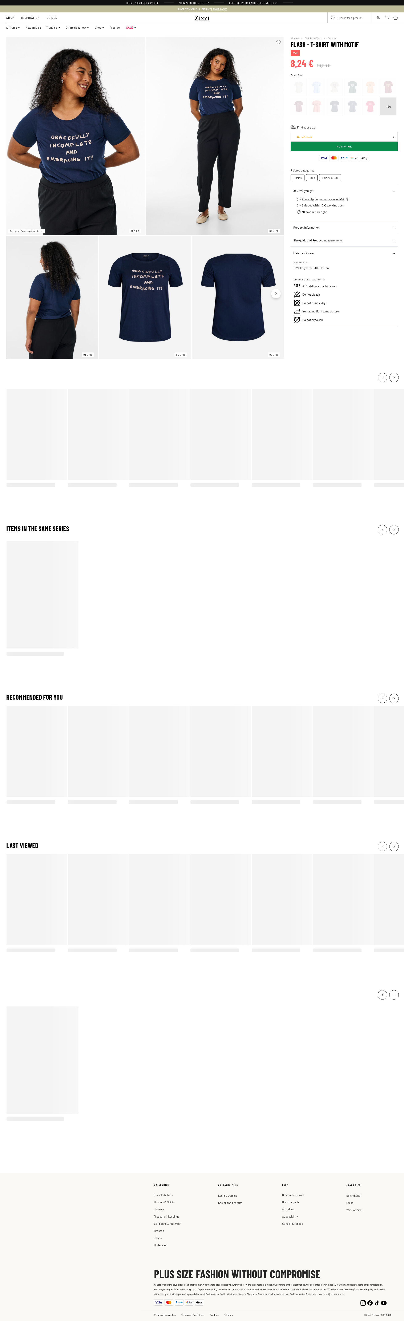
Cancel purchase (292, 1223)
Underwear (160, 1245)
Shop (10, 17)
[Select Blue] (334, 106)
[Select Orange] (370, 87)
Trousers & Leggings (166, 1216)
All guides (288, 1209)
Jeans (158, 1238)
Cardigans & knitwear (167, 1223)
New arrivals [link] (33, 27)
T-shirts (332, 38)
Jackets (159, 1209)
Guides (52, 17)
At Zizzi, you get (303, 191)
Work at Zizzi (354, 1210)
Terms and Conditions (193, 1315)
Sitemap (228, 1315)
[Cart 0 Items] (395, 17)
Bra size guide (291, 1202)
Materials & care (303, 253)
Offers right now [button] (76, 27)
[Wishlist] (278, 42)
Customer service (293, 1195)
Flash (312, 177)
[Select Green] (352, 87)
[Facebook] (370, 1302)
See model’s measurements (24, 231)
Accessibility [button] (290, 1216)
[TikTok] (377, 1302)
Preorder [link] (115, 27)
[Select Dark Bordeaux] (299, 106)
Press (349, 1202)
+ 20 (388, 106)
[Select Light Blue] (316, 87)
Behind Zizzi (353, 1195)
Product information (306, 227)
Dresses (159, 1231)
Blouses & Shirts (164, 1202)
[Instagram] (363, 1302)
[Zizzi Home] (202, 17)
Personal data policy (165, 1315)
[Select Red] (388, 87)
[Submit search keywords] (333, 18)
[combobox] (349, 17)
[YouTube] (384, 1302)
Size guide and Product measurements (318, 240)
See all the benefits (230, 1202)
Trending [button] (51, 27)
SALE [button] (129, 27)
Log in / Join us (227, 1195)
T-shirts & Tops (163, 1195)
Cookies (214, 1315)
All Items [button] (11, 27)
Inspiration (30, 17)
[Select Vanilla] (299, 87)
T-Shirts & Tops (313, 38)
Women (295, 38)
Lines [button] (97, 27)
